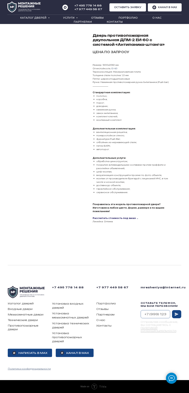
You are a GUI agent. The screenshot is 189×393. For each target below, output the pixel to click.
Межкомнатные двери (25, 314)
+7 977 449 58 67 (88, 9)
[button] (127, 7)
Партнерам (83, 21)
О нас (156, 17)
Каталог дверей (33, 17)
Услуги (69, 17)
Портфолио (128, 17)
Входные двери (20, 308)
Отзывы (97, 17)
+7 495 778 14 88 (68, 287)
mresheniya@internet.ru (163, 287)
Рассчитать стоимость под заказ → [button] (115, 218)
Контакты (115, 21)
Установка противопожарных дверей (67, 337)
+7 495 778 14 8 (86, 5)
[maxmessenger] (65, 7)
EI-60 (114, 68)
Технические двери (23, 320)
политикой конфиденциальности (158, 329)
